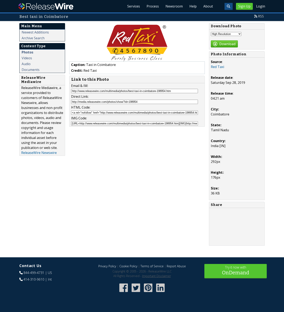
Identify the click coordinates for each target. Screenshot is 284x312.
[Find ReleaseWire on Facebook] (123, 292)
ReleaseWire (45, 6)
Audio (26, 64)
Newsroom (174, 6)
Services (133, 6)
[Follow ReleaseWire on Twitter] (136, 292)
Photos (27, 52)
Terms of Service (152, 266)
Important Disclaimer (156, 276)
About (208, 6)
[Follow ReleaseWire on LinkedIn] (160, 292)
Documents (31, 69)
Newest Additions (35, 32)
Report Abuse (176, 266)
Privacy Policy (107, 266)
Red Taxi (217, 66)
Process (153, 6)
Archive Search (33, 38)
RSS (261, 16)
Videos (27, 58)
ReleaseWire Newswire (39, 152)
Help (193, 6)
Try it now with (235, 270)
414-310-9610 (33, 279)
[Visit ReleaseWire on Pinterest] (148, 292)
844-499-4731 (33, 272)
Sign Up (244, 6)
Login (260, 6)
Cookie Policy (128, 266)
